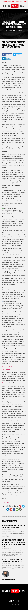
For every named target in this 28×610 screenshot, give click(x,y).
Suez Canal (5, 383)
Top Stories (19, 1)
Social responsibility (8, 1)
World (25, 1)
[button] (2, 11)
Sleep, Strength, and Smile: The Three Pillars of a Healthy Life (12, 560)
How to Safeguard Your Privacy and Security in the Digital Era (13, 526)
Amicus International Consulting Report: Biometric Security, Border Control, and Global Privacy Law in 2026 (13, 543)
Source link (5, 502)
